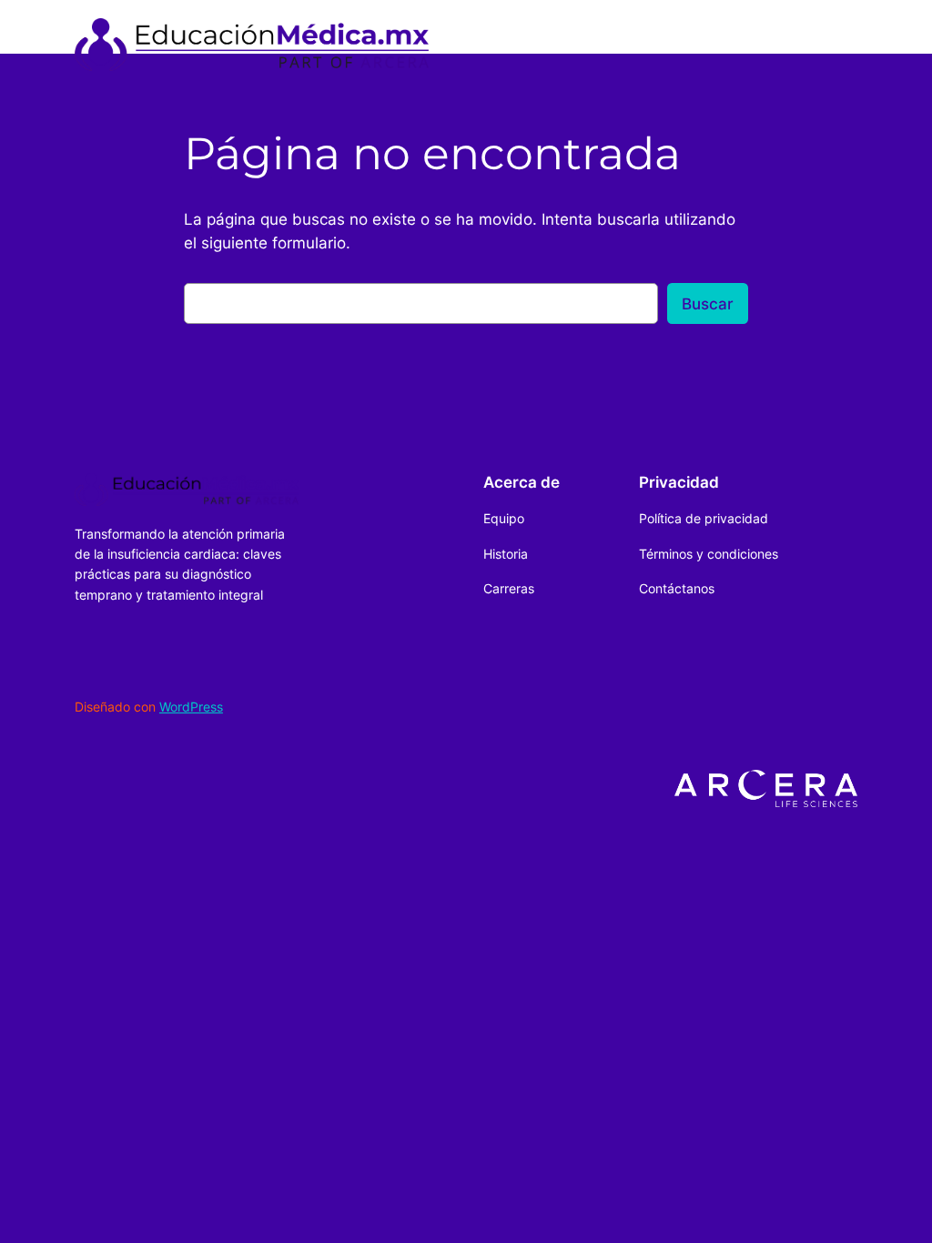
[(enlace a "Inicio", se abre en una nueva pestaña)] (252, 44)
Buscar (708, 304)
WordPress (191, 706)
